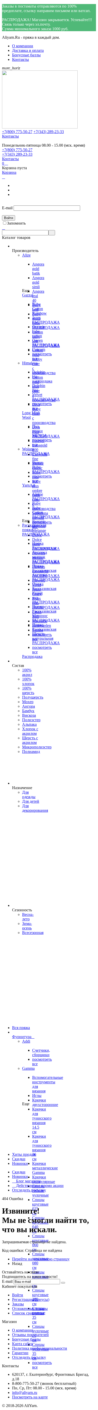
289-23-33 (48, 132)
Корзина (9, 172)
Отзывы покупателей (30, 1335)
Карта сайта (22, 1344)
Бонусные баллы (26, 55)
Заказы (18, 1304)
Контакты (20, 59)
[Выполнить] (63, 1283)
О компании (22, 46)
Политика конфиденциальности (39, 1348)
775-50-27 (17, 132)
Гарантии (20, 1353)
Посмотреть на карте (30, 1397)
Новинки (20, 1176)
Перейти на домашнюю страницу (41, 1259)
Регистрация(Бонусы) (30, 1299)
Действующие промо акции (38, 1185)
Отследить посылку (29, 1190)
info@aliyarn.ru (24, 1392)
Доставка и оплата (28, 50)
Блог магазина (26, 1181)
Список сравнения (28, 1313)
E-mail (7, 208)
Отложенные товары (30, 1308)
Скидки (18, 1172)
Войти (17, 1295)
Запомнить (16, 223)
